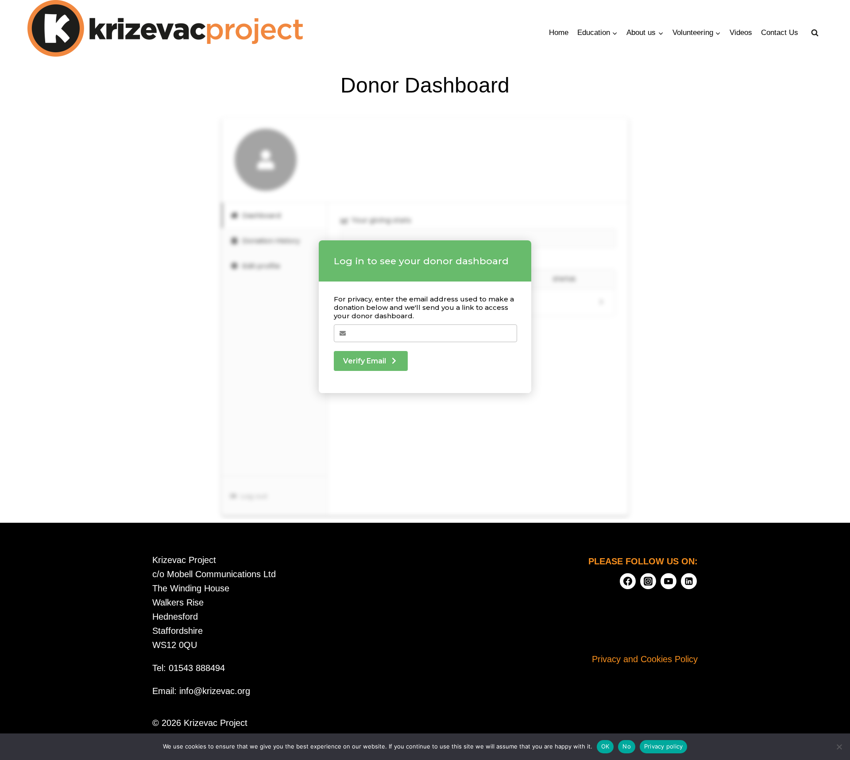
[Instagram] (648, 581)
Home (558, 32)
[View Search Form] (815, 32)
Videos (741, 32)
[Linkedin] (689, 581)
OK (605, 746)
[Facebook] (628, 581)
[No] (839, 746)
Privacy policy (663, 746)
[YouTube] (668, 581)
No (626, 746)
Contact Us (779, 32)
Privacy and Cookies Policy (645, 659)
